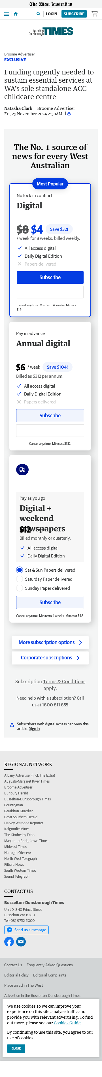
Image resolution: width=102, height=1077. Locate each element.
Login (51, 14)
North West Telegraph (20, 858)
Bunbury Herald (16, 793)
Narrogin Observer (18, 853)
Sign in (34, 728)
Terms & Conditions (64, 681)
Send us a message (30, 930)
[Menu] (6, 13)
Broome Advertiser (19, 54)
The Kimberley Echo (19, 835)
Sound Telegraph (16, 876)
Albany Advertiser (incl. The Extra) (29, 775)
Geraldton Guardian (18, 811)
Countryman (13, 805)
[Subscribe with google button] (50, 292)
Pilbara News (14, 864)
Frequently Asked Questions (50, 965)
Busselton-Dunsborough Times (27, 799)
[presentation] (19, 570)
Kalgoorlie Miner (16, 829)
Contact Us (13, 965)
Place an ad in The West (23, 985)
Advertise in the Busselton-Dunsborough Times (42, 995)
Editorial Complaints (49, 975)
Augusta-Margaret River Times (27, 781)
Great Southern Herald (20, 817)
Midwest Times (15, 847)
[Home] (16, 13)
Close (16, 1048)
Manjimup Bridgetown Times (26, 841)
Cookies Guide (67, 1022)
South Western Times (20, 870)
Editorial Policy (16, 975)
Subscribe (74, 14)
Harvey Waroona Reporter (23, 823)
